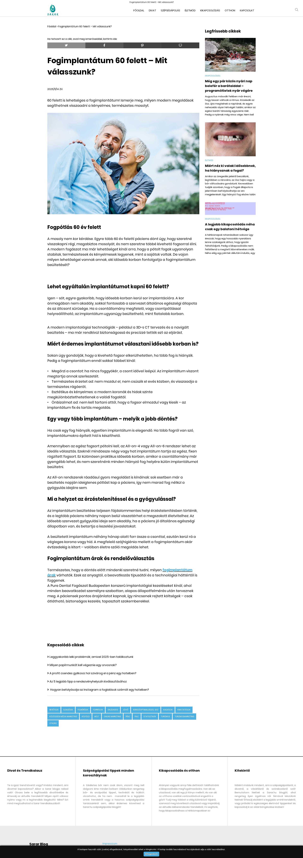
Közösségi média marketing (63, 716)
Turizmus (165, 716)
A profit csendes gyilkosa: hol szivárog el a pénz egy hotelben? (93, 673)
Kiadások (168, 709)
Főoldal (138, 10)
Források (98, 709)
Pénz (128, 716)
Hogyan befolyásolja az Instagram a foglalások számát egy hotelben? (99, 690)
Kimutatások (183, 709)
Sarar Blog (38, 844)
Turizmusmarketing (184, 716)
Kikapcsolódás (210, 10)
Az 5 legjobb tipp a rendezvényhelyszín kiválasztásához (88, 681)
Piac (137, 716)
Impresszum (110, 843)
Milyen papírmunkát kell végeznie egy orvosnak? (83, 665)
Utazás (53, 723)
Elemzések (68, 709)
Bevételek (54, 709)
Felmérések (83, 709)
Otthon (230, 10)
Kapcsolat (247, 10)
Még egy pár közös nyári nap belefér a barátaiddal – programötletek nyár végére (229, 86)
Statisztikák (149, 716)
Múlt (96, 716)
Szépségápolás (170, 10)
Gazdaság (113, 709)
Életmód (190, 10)
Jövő (125, 709)
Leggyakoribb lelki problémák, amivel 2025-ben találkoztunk (91, 657)
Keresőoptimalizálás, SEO (145, 709)
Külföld (86, 716)
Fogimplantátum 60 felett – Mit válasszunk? (85, 26)
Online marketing (112, 716)
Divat (152, 10)
